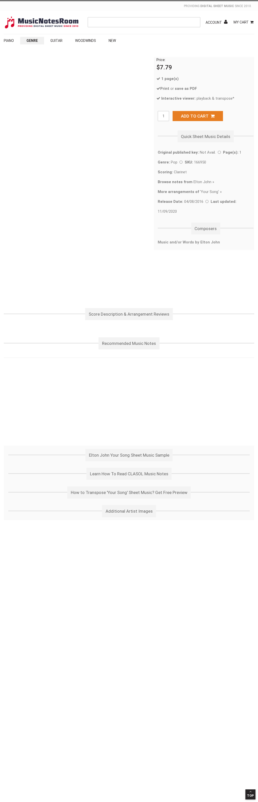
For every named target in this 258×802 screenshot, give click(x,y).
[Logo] (41, 22)
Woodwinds (85, 41)
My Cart (241, 22)
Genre (32, 41)
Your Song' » (211, 191)
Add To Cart (196, 116)
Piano (9, 41)
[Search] (195, 22)
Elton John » (186, 182)
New (112, 41)
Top (250, 795)
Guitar (56, 41)
